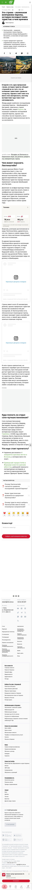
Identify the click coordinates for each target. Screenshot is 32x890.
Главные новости (9, 667)
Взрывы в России (9, 697)
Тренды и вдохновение (11, 784)
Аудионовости (8, 676)
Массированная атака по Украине (14, 695)
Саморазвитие (8, 770)
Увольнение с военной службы (13, 707)
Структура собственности (21, 647)
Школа (6, 765)
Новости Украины (9, 670)
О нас (3, 626)
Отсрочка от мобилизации (12, 716)
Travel (3, 7)
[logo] (11, 2)
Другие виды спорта (10, 801)
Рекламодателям (6, 639)
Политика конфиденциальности (7, 646)
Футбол (7, 794)
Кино (6, 745)
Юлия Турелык (10, 22)
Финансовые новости (10, 732)
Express (21, 109)
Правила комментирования (22, 634)
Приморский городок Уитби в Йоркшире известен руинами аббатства (15, 465)
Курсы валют (8, 730)
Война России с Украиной (13, 684)
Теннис (7, 796)
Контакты (19, 641)
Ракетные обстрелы (10, 686)
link (18, 608)
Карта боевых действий (11, 688)
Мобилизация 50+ (9, 709)
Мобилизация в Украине (12, 705)
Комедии (7, 753)
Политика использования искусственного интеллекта (6, 651)
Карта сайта (20, 653)
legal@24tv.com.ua (21, 864)
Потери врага (8, 700)
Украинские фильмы (10, 749)
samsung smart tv (18, 839)
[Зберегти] (27, 53)
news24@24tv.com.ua (7, 602)
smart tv (7, 839)
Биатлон (7, 798)
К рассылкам (10, 824)
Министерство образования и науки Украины (17, 763)
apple (18, 835)
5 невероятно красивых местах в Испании (15, 455)
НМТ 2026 (7, 768)
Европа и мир (10, 7)
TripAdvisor (6, 434)
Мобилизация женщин (11, 712)
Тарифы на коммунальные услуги (14, 735)
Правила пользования (7, 642)
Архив (18, 650)
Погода (7, 679)
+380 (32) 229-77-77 (11, 862)
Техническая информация (20, 638)
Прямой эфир (8, 672)
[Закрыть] (29, 874)
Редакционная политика (8, 631)
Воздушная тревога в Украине (13, 693)
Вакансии (19, 644)
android (7, 835)
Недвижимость (9, 778)
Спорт (6, 790)
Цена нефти (8, 728)
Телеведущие (5, 637)
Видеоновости (8, 674)
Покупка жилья (9, 782)
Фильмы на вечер (9, 751)
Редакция (4, 629)
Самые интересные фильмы (12, 747)
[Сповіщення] (30, 2)
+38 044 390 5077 (21, 602)
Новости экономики (11, 726)
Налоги (7, 737)
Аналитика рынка (9, 780)
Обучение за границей (11, 772)
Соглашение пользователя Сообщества (20, 630)
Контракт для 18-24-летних (12, 714)
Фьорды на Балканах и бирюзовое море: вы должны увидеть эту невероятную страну (16, 156)
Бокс (6, 792)
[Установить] (16, 878)
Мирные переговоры (10, 691)
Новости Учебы (9, 761)
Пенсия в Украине (9, 739)
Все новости (9, 665)
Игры (18, 656)
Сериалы (7, 756)
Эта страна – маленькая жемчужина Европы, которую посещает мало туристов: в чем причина (22, 7)
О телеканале (5, 634)
